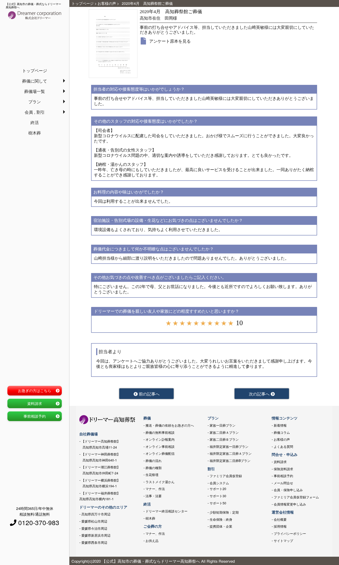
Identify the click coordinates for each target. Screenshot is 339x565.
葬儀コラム (282, 432)
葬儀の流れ (154, 460)
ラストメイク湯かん (160, 481)
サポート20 (218, 488)
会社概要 (280, 519)
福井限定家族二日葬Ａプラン (231, 453)
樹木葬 (34, 133)
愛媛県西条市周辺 (94, 542)
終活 (34, 122)
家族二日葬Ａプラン (224, 432)
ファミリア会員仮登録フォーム (296, 497)
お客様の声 (282, 439)
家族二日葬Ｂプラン (224, 439)
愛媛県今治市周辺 (94, 528)
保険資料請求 (283, 469)
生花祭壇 (152, 474)
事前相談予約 (35, 416)
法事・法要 (154, 496)
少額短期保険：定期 (224, 512)
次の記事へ (260, 394)
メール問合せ (283, 483)
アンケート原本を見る (170, 41)
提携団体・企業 (221, 526)
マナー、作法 (155, 488)
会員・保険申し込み (288, 490)
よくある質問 (283, 446)
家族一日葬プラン (222, 425)
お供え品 (152, 540)
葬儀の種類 (154, 467)
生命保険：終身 (221, 519)
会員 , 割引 (35, 112)
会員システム (219, 483)
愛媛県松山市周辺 (94, 521)
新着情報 (280, 425)
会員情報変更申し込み (290, 504)
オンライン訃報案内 (160, 439)
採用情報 (280, 526)
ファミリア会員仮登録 (226, 475)
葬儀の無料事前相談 (160, 432)
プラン (34, 101)
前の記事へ (149, 394)
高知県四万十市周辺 (95, 514)
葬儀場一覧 (34, 91)
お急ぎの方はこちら (34, 390)
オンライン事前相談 (160, 446)
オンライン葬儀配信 (160, 453)
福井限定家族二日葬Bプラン (230, 460)
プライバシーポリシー (290, 533)
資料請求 (34, 403)
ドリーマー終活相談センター (166, 511)
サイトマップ (283, 540)
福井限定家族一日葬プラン (229, 446)
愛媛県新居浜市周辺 (95, 535)
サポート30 (218, 496)
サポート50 (218, 503)
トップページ (34, 70)
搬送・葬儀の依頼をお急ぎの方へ (170, 425)
